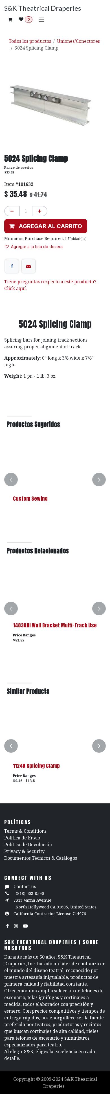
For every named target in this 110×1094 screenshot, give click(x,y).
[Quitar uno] (12, 211)
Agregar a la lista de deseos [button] (37, 246)
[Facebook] (12, 266)
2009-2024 (52, 1079)
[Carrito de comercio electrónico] (10, 19)
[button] (45, 226)
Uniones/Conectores (78, 41)
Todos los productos (30, 41)
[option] (55, 479)
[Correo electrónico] (28, 266)
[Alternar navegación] (41, 19)
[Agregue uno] (39, 211)
